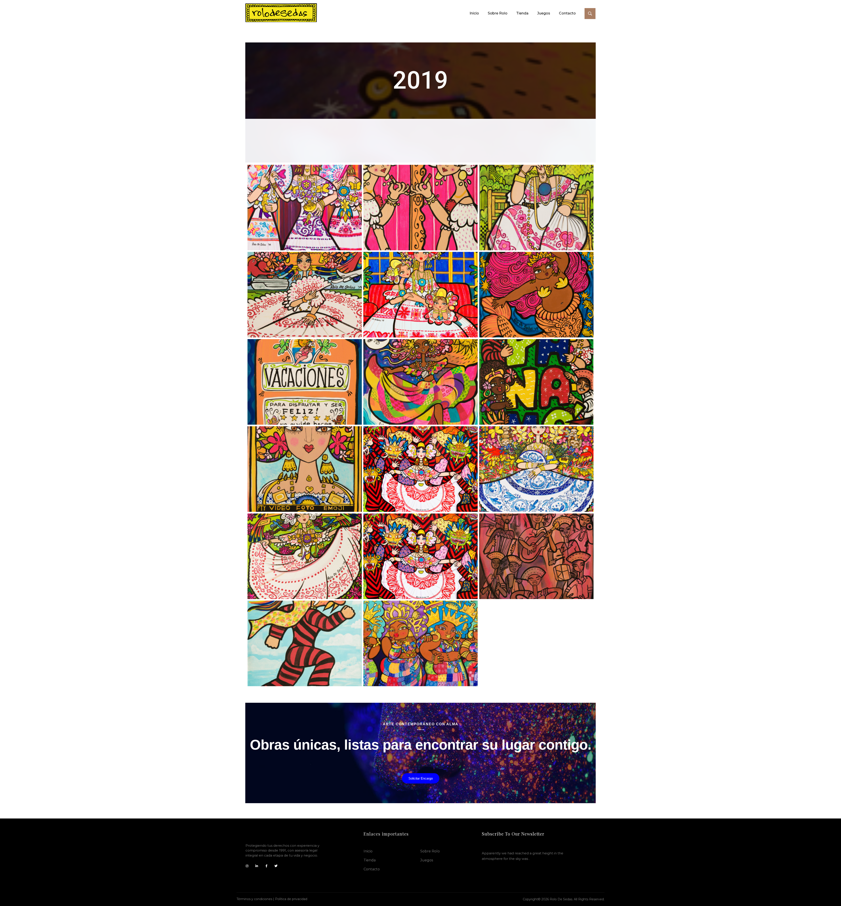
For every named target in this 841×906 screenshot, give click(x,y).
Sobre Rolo (430, 851)
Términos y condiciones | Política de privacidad (272, 899)
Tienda (370, 860)
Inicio (368, 851)
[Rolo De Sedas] (281, 12)
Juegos (426, 860)
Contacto (372, 869)
